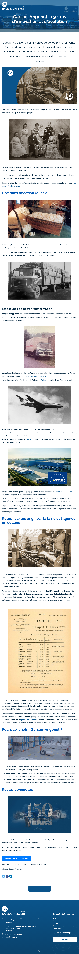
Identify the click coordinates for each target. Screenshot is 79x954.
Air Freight (45, 380)
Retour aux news (39, 889)
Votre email (57, 928)
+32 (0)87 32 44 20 (11, 937)
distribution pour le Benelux (35, 377)
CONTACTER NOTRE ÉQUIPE (16, 858)
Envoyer (65, 939)
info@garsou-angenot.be (13, 934)
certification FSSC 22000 (64, 492)
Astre (29, 439)
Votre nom (57, 919)
